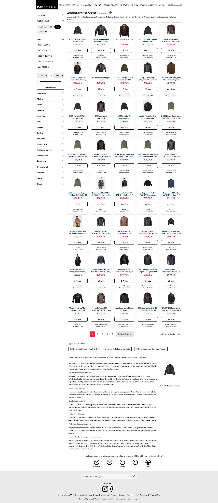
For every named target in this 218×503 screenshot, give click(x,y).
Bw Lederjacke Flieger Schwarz (101, 79)
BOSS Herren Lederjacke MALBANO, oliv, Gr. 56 (77, 156)
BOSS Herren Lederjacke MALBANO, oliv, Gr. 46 (124, 156)
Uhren (162, 5)
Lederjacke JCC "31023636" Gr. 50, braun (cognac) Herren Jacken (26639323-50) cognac (124, 232)
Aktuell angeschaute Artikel (105, 495)
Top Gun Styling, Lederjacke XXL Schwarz (148, 79)
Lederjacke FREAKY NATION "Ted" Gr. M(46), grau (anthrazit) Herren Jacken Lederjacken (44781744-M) (101, 271)
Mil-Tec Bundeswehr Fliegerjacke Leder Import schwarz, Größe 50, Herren (101, 40)
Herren (98, 5)
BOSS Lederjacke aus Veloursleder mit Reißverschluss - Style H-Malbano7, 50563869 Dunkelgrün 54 (124, 79)
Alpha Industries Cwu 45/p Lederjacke (147, 117)
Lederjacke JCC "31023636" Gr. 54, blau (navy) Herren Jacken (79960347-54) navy (171, 156)
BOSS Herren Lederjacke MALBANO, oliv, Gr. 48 (77, 194)
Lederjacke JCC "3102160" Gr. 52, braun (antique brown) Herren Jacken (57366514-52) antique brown (101, 309)
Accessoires (64, 5)
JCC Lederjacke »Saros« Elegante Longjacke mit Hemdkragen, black (148, 271)
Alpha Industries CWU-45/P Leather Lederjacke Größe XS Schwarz (171, 232)
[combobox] (106, 476)
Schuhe (134, 5)
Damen (75, 5)
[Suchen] (134, 476)
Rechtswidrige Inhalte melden (170, 334)
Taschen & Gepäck (148, 5)
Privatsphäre (155, 495)
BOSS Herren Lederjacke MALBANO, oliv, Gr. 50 (171, 117)
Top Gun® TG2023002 (124, 39)
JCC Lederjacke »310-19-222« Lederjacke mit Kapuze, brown (148, 309)
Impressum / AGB (65, 495)
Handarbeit (86, 5)
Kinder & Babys (111, 5)
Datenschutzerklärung (83, 495)
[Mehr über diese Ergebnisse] (110, 12)
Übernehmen (50, 87)
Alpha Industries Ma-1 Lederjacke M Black (77, 309)
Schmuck (124, 5)
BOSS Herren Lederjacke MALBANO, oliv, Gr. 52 (148, 156)
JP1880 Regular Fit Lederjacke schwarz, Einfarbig (78, 79)
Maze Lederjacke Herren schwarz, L (124, 309)
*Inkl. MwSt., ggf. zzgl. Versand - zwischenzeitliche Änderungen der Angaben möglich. (109, 499)
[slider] (38, 81)
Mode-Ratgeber (141, 495)
